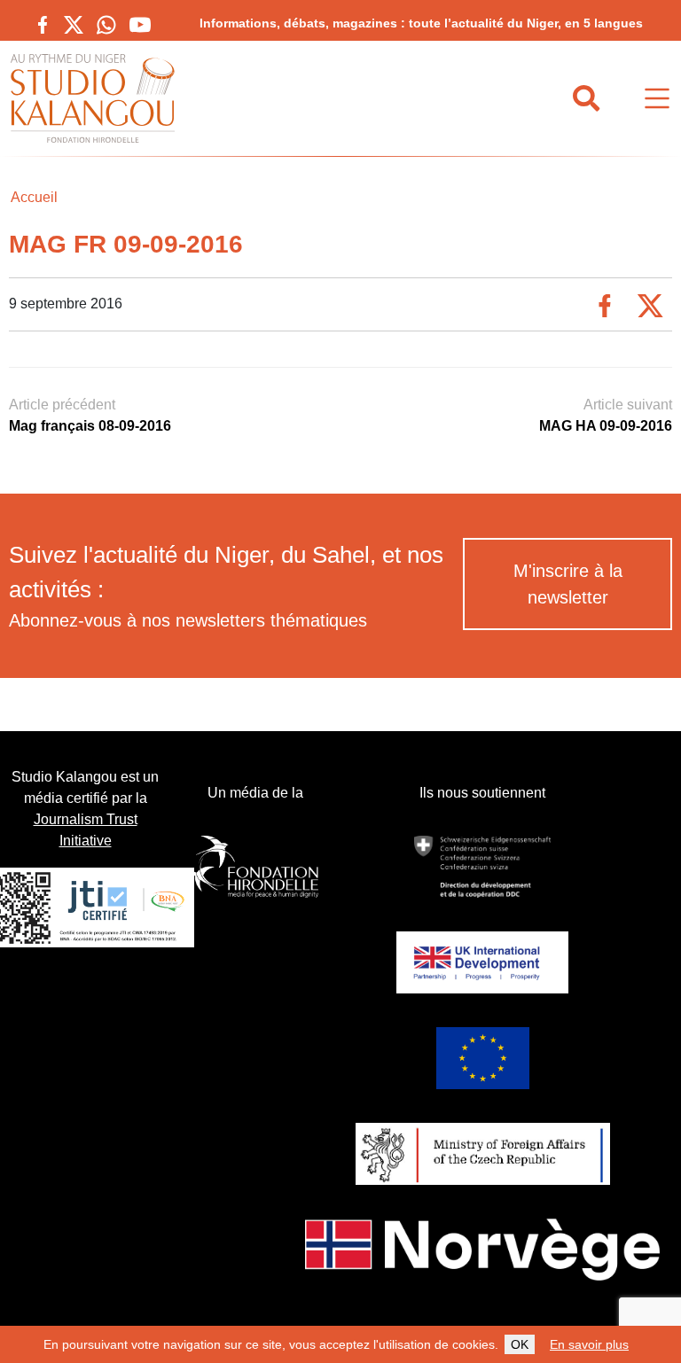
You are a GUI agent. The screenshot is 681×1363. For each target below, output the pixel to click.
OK (519, 1344)
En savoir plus (589, 1344)
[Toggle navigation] (657, 99)
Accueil (34, 197)
